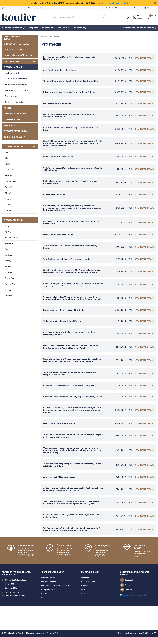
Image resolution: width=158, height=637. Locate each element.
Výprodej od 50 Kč (14, 50)
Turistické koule (13, 137)
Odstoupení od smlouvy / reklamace (55, 585)
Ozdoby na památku (14, 102)
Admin (21, 633)
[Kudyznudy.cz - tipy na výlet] (134, 595)
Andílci (8, 267)
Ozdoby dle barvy (13, 146)
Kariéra (83, 590)
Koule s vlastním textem (16, 79)
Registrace (45, 598)
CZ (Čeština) (151, 8)
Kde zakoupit (48, 28)
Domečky (9, 278)
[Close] (155, 3)
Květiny (8, 290)
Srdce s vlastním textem (16, 85)
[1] (104, 17)
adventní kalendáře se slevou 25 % (114, 3)
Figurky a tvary (12, 61)
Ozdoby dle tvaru (13, 220)
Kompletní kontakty (49, 590)
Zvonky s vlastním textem (16, 90)
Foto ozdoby (11, 96)
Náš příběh (33, 28)
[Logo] (19, 17)
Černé (8, 210)
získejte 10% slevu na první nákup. (24, 8)
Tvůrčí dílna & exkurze (12, 28)
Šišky (7, 249)
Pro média (85, 585)
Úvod (45, 36)
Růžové (8, 187)
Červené (9, 170)
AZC (154, 633)
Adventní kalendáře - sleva (18, 55)
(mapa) (25, 580)
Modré (8, 193)
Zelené (8, 205)
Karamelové (10, 181)
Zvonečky (9, 243)
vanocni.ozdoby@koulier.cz (129, 8)
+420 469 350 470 (111, 8)
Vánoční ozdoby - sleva (13, 38)
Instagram (129, 585)
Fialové (8, 199)
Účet (139, 16)
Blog (83, 594)
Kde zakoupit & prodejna (90, 581)
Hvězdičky (9, 272)
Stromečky (10, 284)
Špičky (8, 232)
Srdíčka (8, 255)
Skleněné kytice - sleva (16, 44)
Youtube (128, 590)
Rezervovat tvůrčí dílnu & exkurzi (138, 28)
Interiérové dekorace (16, 114)
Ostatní (8, 296)
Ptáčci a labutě (12, 237)
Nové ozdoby (80, 28)
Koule (7, 226)
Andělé (7, 108)
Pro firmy (62, 28)
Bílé (6, 152)
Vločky (8, 261)
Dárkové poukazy (13, 119)
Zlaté (7, 158)
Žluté (7, 164)
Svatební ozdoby (12, 73)
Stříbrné (8, 176)
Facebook (129, 580)
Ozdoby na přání (13, 67)
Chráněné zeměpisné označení (93, 598)
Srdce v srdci (11, 125)
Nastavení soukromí (35, 633)
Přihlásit (140, 18)
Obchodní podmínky (49, 581)
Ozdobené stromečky (15, 131)
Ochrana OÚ (52, 633)
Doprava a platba (48, 577)
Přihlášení (45, 594)
